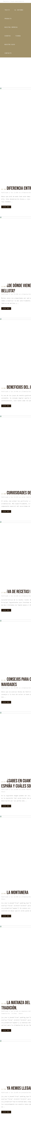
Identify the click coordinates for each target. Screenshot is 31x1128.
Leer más (6, 206)
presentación (26, 1092)
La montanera (17, 892)
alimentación (26, 192)
